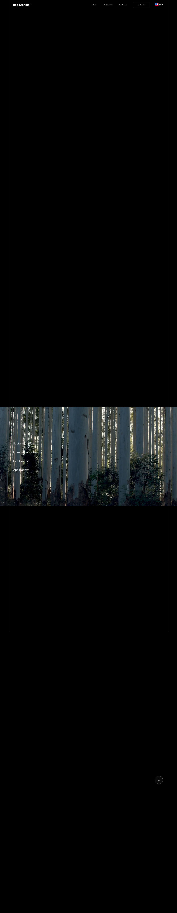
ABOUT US (123, 5)
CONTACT (142, 5)
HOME (94, 5)
